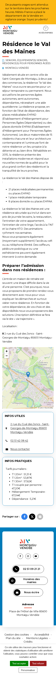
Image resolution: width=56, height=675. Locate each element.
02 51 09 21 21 (31, 569)
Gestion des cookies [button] (17, 634)
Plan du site (13, 638)
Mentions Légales (37, 638)
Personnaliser (28, 670)
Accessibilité (41, 634)
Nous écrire (31, 592)
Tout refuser (38, 663)
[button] (28, 375)
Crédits (28, 641)
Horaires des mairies (31, 581)
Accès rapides (46, 33)
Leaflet (41, 408)
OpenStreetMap (49, 408)
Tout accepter (19, 663)
